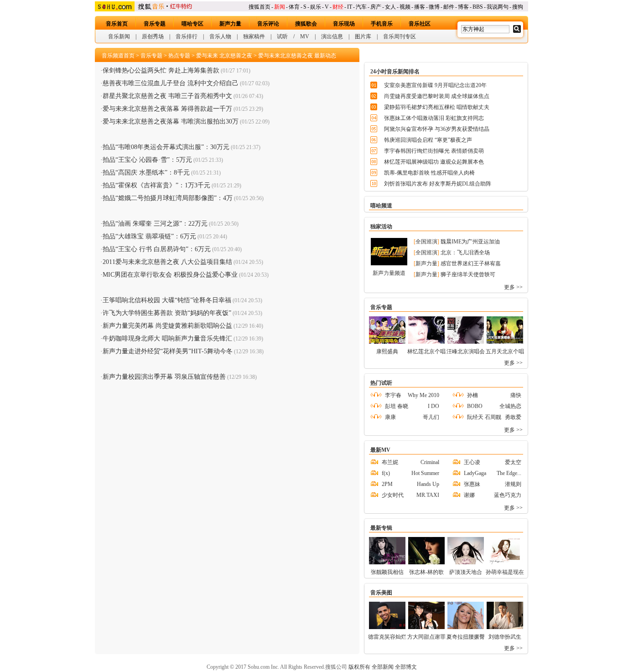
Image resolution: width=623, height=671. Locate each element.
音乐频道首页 (118, 55)
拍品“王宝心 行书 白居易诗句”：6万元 (157, 249)
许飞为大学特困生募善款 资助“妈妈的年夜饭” (167, 313)
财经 (337, 7)
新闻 (279, 7)
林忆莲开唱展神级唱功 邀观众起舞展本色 (434, 162)
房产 (375, 7)
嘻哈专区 (192, 24)
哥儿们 (431, 417)
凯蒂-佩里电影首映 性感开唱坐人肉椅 (429, 173)
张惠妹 (472, 484)
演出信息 (332, 36)
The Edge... (509, 473)
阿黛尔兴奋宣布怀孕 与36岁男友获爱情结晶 (436, 129)
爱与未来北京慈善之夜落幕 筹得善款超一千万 (167, 108)
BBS (477, 7)
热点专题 (179, 55)
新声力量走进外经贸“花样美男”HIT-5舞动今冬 (168, 351)
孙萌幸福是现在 (505, 572)
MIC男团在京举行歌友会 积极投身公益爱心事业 (170, 274)
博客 (463, 7)
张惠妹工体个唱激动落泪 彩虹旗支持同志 (434, 118)
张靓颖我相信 (387, 572)
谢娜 (469, 495)
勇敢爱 (513, 417)
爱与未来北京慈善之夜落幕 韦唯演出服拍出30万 (171, 121)
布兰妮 (390, 462)
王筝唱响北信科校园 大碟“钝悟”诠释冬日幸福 (167, 300)
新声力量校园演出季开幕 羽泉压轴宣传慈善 (164, 376)
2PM (387, 484)
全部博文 (406, 667)
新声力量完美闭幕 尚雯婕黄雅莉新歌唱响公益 (167, 325)
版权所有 (359, 667)
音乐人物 (220, 36)
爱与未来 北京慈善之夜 (224, 55)
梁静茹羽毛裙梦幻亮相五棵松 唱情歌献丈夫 (436, 107)
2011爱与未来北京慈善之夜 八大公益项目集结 (167, 261)
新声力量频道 (389, 273)
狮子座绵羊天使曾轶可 (468, 274)
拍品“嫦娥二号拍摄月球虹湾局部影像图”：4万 (168, 198)
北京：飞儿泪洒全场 (465, 252)
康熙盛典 (387, 351)
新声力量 (230, 24)
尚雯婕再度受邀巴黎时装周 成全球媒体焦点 (436, 96)
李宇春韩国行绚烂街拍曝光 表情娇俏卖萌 (434, 151)
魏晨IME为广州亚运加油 (470, 241)
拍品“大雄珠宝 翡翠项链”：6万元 (149, 236)
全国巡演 (426, 241)
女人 (390, 7)
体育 (294, 7)
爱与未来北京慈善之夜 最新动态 (297, 55)
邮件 (448, 7)
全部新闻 (383, 667)
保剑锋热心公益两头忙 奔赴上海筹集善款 (161, 70)
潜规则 (513, 484)
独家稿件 (254, 36)
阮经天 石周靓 (484, 417)
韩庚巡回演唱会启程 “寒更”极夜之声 (428, 140)
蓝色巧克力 (507, 495)
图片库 (363, 36)
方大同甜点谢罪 (426, 637)
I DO (433, 406)
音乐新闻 (119, 36)
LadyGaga (475, 473)
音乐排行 (186, 36)
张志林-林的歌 (426, 572)
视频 (405, 7)
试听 (282, 36)
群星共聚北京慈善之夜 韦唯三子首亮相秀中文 (167, 96)
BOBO (475, 406)
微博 (434, 7)
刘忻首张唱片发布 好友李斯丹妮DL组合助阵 (437, 184)
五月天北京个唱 (505, 351)
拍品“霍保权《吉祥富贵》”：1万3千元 (156, 185)
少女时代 (393, 495)
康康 (390, 417)
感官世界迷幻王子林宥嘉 (471, 263)
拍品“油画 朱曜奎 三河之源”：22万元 (155, 223)
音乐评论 (268, 24)
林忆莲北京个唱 (426, 351)
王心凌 (472, 462)
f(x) (386, 473)
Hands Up (428, 484)
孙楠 (472, 395)
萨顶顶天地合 (465, 572)
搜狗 (517, 7)
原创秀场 (153, 36)
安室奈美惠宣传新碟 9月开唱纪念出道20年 (435, 85)
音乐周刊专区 (399, 36)
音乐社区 (420, 24)
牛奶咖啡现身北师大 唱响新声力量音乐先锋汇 (167, 338)
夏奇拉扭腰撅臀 (465, 637)
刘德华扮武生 (504, 637)
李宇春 (393, 395)
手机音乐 (382, 24)
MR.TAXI (427, 495)
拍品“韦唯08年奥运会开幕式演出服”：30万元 (166, 147)
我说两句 (498, 7)
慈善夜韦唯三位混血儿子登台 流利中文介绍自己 (171, 83)
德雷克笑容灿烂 (387, 637)
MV (304, 36)
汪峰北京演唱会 (465, 351)
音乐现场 (344, 24)
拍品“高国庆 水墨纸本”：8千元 (146, 172)
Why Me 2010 (423, 395)
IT (349, 7)
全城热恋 (510, 406)
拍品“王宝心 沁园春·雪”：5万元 (147, 159)
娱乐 (315, 7)
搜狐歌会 (306, 24)
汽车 (361, 7)
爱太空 (513, 462)
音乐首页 (117, 24)
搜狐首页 (259, 7)
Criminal (430, 462)
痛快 (515, 395)
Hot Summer (425, 473)
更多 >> (513, 287)
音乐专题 (155, 24)
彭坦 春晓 (396, 406)
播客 (419, 7)
